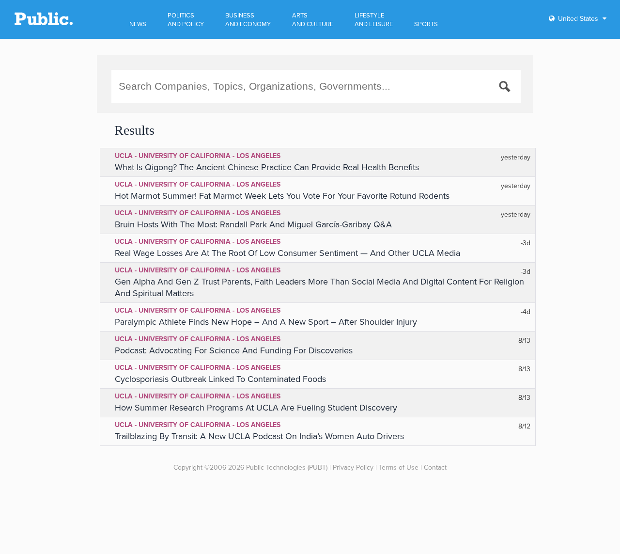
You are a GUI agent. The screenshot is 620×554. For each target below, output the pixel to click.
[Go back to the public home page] (44, 23)
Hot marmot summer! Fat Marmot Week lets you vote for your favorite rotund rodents (282, 195)
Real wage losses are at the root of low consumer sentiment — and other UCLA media (287, 253)
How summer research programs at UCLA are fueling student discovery (256, 407)
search (506, 88)
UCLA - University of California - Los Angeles (197, 156)
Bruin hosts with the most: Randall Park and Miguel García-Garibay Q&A (253, 224)
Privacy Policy (353, 467)
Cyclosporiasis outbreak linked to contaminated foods (220, 379)
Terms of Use (398, 467)
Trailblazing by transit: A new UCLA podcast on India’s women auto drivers (259, 436)
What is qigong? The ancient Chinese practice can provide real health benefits (267, 167)
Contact (435, 467)
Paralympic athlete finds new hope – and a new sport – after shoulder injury (266, 322)
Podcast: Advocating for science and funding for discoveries (234, 350)
